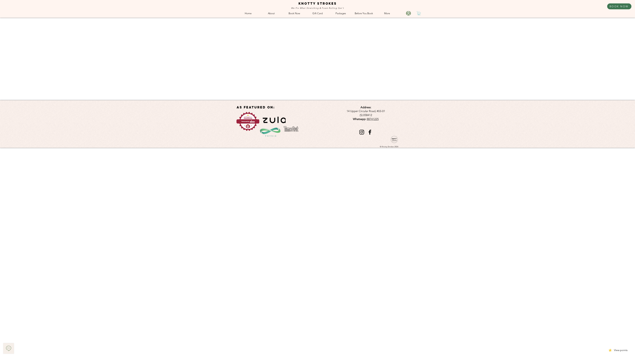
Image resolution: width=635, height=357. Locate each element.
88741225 (373, 119)
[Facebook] (370, 132)
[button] (419, 13)
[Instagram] (362, 132)
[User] (408, 13)
